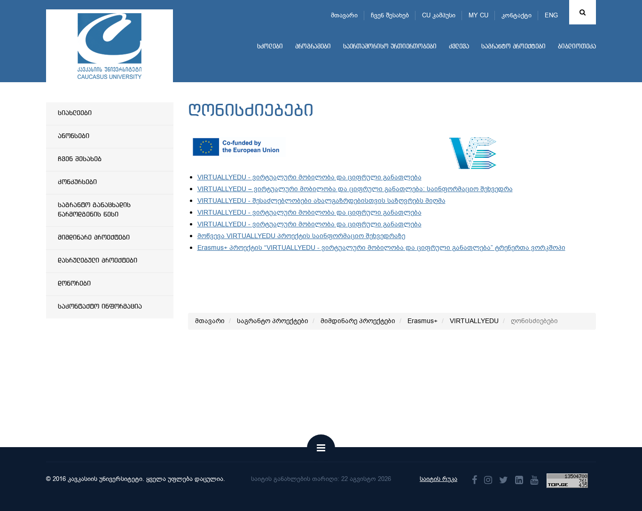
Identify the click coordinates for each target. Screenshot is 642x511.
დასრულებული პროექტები (97, 260)
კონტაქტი (516, 15)
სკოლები (270, 47)
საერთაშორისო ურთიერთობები (390, 47)
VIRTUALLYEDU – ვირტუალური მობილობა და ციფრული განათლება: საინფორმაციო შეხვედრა (355, 189)
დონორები (74, 283)
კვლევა (459, 47)
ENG (551, 15)
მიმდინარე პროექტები (94, 237)
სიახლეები (75, 113)
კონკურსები (77, 182)
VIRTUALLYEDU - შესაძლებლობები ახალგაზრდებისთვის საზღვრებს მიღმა (321, 200)
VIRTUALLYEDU (474, 321)
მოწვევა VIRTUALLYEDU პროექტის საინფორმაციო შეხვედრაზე (301, 236)
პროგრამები (313, 47)
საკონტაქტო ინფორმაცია (100, 306)
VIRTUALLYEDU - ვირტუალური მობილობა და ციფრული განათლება (309, 177)
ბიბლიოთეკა (577, 47)
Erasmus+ (422, 321)
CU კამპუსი (438, 15)
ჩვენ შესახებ (390, 15)
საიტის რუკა (438, 479)
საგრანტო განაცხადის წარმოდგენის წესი (94, 210)
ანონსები (73, 136)
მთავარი (344, 15)
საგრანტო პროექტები (513, 47)
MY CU (478, 15)
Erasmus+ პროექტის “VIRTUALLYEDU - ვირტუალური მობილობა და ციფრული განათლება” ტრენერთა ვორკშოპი (381, 247)
